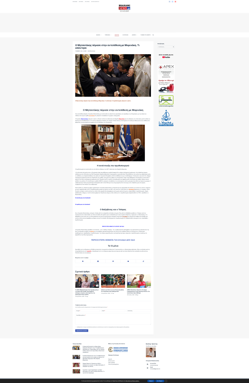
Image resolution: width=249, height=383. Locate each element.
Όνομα (78, 310)
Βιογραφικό (81, 1)
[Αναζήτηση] (153, 34)
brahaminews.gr (154, 365)
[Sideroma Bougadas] (166, 101)
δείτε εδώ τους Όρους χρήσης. (133, 381)
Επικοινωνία (75, 1)
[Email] (128, 261)
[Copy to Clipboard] (143, 261)
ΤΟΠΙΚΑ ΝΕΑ (107, 34)
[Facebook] (170, 2)
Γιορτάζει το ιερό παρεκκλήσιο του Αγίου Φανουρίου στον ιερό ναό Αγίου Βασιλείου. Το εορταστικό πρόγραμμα (93, 371)
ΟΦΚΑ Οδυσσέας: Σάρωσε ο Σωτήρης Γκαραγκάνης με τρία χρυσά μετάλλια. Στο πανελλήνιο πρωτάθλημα (138, 291)
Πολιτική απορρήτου (95, 1)
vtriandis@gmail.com (155, 369)
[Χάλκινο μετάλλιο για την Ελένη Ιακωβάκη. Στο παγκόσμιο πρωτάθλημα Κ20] (113, 281)
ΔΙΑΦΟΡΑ (134, 34)
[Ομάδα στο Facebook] (172, 2)
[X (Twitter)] (98, 261)
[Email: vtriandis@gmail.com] (147, 368)
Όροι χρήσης (111, 362)
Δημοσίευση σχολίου (82, 330)
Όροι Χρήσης (87, 1)
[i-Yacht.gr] (166, 118)
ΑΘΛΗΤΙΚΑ (117, 34)
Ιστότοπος (130, 310)
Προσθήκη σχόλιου (81, 315)
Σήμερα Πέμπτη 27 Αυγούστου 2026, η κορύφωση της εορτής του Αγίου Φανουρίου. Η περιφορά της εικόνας (94, 365)
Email (103, 310)
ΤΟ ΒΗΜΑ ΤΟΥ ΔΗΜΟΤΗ (146, 34)
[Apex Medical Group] (166, 78)
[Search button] (173, 47)
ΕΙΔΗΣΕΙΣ (98, 34)
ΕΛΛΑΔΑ (93, 51)
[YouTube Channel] (166, 56)
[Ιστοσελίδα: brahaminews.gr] (147, 364)
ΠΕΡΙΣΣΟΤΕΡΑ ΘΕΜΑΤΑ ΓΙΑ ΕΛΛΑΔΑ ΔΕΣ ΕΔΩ (113, 240)
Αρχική (110, 359)
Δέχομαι (151, 381)
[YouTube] (175, 2)
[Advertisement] (124, 23)
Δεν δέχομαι (159, 381)
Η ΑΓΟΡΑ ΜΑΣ (125, 34)
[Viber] (113, 261)
